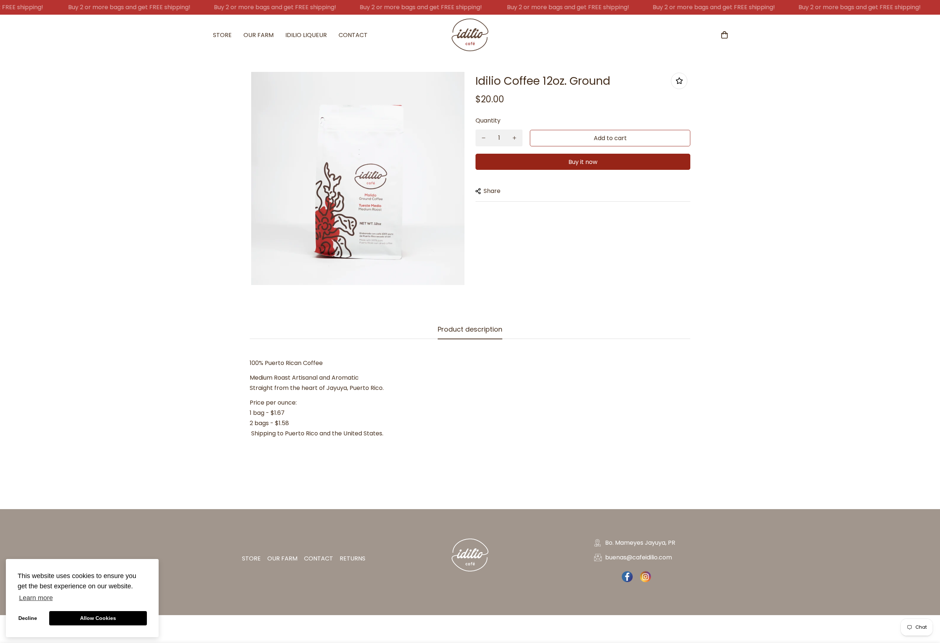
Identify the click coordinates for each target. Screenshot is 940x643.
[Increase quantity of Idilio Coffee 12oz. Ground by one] (514, 137)
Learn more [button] (36, 598)
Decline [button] (27, 618)
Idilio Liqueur (306, 35)
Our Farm (258, 35)
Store (222, 35)
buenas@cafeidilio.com (638, 557)
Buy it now (582, 162)
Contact (353, 35)
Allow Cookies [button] (98, 618)
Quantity (488, 120)
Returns (352, 558)
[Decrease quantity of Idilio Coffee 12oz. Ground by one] (484, 137)
